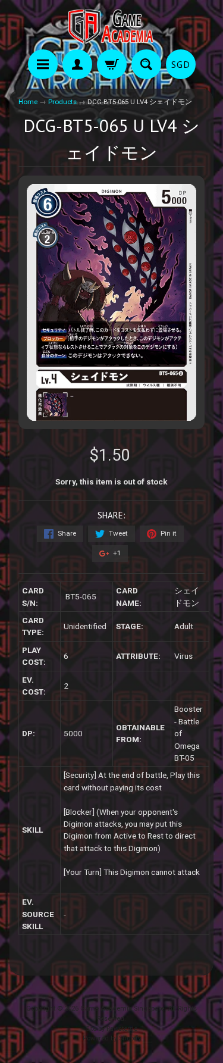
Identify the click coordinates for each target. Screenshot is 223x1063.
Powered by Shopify (112, 1038)
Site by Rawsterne (111, 1029)
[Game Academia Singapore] (111, 26)
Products (62, 102)
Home (27, 102)
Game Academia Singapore (122, 1008)
